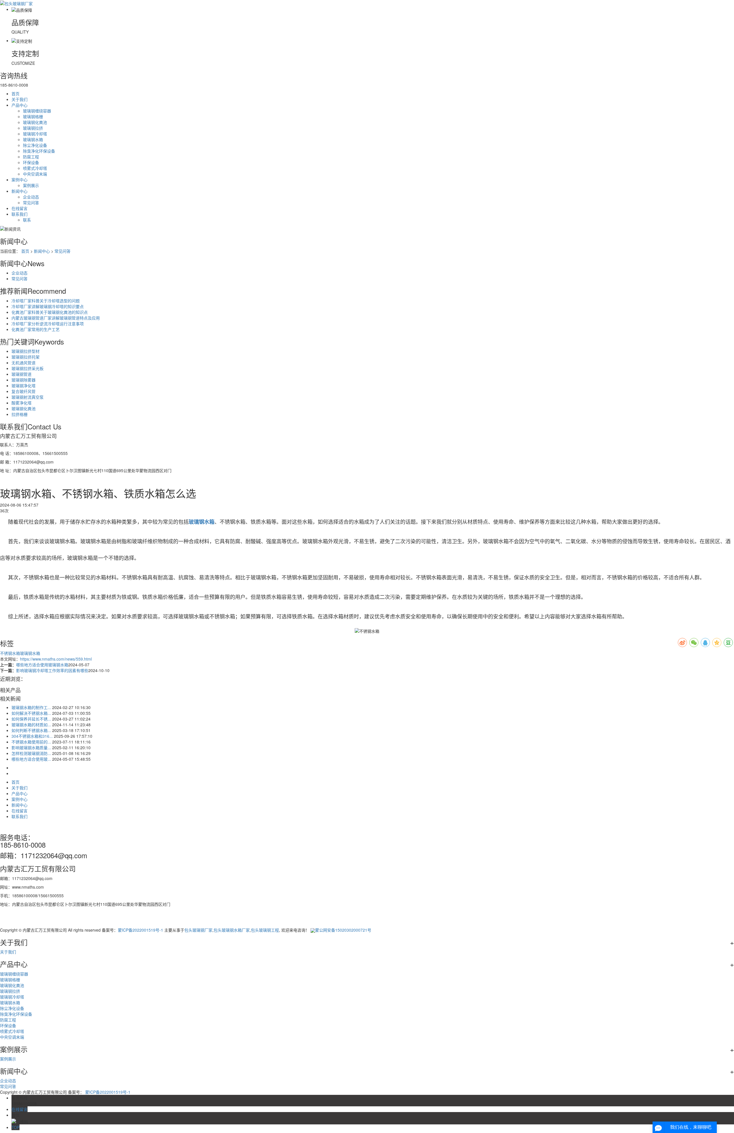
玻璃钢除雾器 (23, 380)
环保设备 (31, 162)
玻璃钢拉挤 (33, 128)
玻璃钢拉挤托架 (25, 357)
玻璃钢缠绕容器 (37, 111)
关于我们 (19, 99)
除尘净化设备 (35, 145)
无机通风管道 (23, 362)
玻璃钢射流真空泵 (27, 397)
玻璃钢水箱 (33, 139)
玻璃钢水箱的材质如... (31, 724)
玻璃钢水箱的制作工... (31, 707)
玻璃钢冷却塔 (35, 134)
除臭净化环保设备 (39, 151)
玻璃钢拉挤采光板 (27, 368)
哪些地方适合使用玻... (31, 759)
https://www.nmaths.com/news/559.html (56, 659)
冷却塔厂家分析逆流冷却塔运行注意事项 (47, 323)
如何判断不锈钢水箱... (31, 730)
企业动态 (31, 197)
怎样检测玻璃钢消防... (31, 753)
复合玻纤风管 (23, 391)
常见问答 (31, 202)
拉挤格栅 (19, 414)
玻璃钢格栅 (33, 116)
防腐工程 (31, 156)
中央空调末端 (35, 174)
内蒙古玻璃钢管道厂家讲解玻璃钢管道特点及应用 (55, 318)
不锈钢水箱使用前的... (31, 742)
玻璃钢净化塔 (23, 385)
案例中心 (19, 179)
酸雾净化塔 (21, 403)
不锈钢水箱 (10, 653)
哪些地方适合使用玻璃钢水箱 (42, 664)
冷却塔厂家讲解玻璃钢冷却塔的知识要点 (47, 306)
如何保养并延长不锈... (31, 719)
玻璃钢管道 (21, 374)
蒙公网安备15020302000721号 (343, 930)
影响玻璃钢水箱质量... (31, 747)
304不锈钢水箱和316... (32, 736)
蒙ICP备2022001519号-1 (140, 930)
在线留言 (19, 208)
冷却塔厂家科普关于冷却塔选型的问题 (45, 300)
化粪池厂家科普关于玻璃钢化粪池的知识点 (49, 312)
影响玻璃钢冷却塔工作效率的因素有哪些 (52, 670)
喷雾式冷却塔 (35, 168)
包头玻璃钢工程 (265, 930)
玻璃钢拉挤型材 (25, 351)
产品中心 (19, 105)
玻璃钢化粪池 (35, 122)
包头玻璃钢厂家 (198, 930)
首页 (15, 93)
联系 (27, 220)
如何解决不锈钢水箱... (31, 713)
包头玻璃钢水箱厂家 (232, 930)
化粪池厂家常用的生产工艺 (35, 329)
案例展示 (31, 185)
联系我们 (19, 214)
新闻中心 (19, 191)
